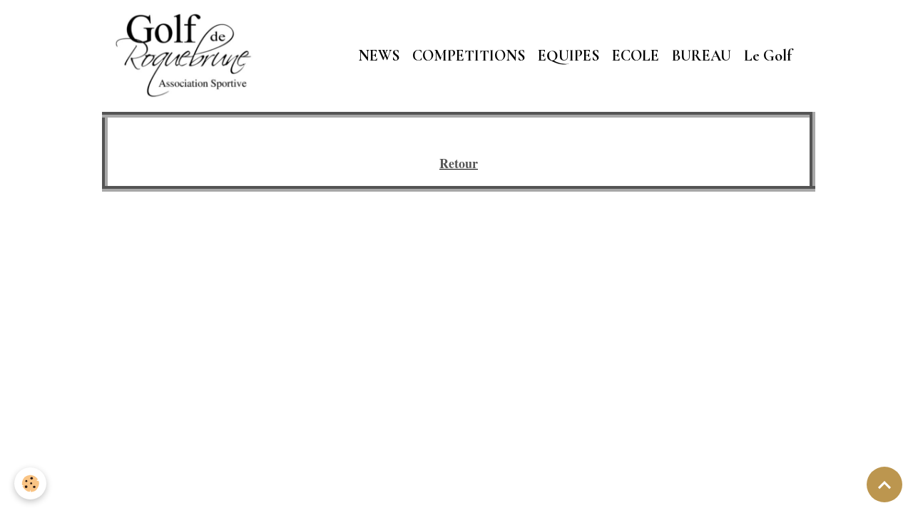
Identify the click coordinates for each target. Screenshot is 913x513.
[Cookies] (30, 483)
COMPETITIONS (468, 55)
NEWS (378, 55)
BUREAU (701, 55)
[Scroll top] (884, 484)
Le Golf (768, 55)
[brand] (187, 55)
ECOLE (635, 55)
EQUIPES (568, 55)
